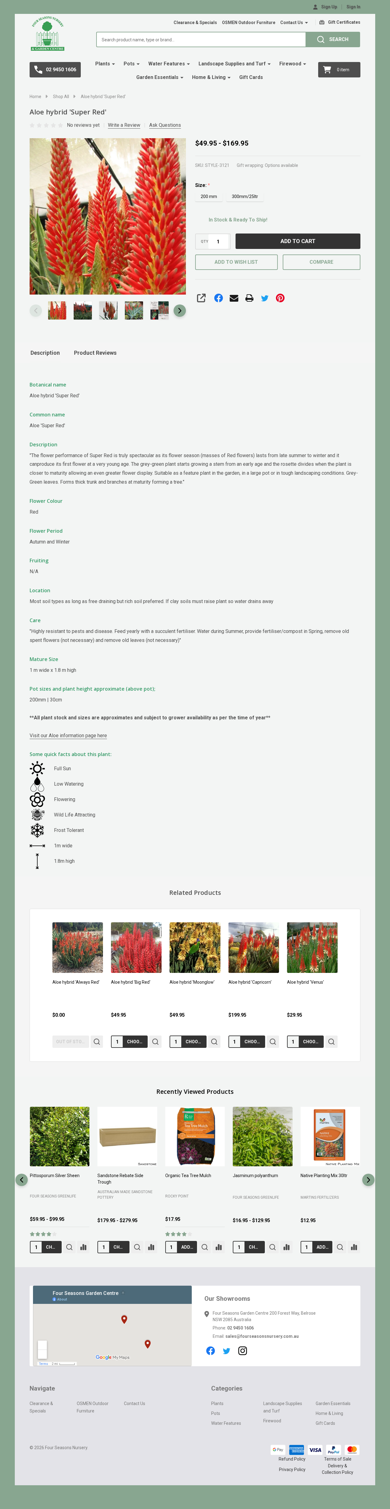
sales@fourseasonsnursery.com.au (262, 1336)
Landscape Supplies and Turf (232, 64)
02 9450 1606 (240, 1327)
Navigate (42, 1388)
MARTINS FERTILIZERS (320, 1197)
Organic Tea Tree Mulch (188, 1175)
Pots (129, 64)
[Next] (368, 1180)
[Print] (249, 298)
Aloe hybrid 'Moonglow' (192, 982)
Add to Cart (298, 241)
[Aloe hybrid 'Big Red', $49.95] (136, 947)
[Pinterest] (280, 298)
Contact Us (291, 22)
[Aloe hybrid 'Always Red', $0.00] (77, 947)
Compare (321, 262)
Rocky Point (177, 1196)
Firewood (290, 64)
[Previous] (21, 1180)
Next (180, 310)
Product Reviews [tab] (95, 352)
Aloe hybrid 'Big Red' (130, 982)
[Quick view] (97, 1042)
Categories (227, 1388)
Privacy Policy (292, 1469)
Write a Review (124, 125)
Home (35, 96)
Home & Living (209, 77)
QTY (204, 241)
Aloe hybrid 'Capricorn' (250, 982)
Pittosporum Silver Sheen (55, 1175)
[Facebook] (218, 298)
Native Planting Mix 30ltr (324, 1175)
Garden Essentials (157, 77)
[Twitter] (265, 298)
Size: (202, 185)
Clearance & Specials (195, 22)
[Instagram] (242, 1351)
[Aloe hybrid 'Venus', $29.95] (312, 947)
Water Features (166, 64)
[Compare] (83, 1247)
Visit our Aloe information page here (68, 735)
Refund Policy (292, 1459)
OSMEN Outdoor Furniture (248, 22)
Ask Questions (165, 125)
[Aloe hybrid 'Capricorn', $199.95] (253, 947)
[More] (306, 22)
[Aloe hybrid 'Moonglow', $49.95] (195, 947)
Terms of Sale (337, 1459)
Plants (102, 64)
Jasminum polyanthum (255, 1175)
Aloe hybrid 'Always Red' (76, 982)
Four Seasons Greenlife (53, 1196)
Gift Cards (251, 77)
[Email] (234, 298)
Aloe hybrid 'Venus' (305, 982)
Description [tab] (45, 352)
